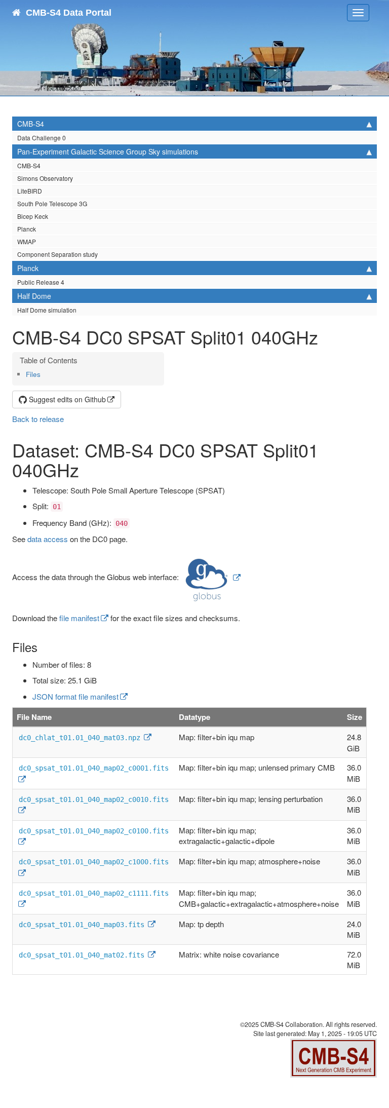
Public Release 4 (40, 282)
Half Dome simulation (46, 309)
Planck (26, 228)
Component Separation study (57, 254)
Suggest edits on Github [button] (66, 399)
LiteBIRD (29, 190)
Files (33, 374)
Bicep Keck (32, 216)
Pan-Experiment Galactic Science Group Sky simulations (107, 151)
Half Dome (34, 296)
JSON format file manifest (75, 696)
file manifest (79, 618)
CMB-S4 (30, 124)
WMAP (26, 241)
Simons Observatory (45, 178)
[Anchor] (44, 373)
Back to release (38, 418)
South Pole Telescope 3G (52, 203)
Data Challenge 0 (41, 137)
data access (47, 538)
